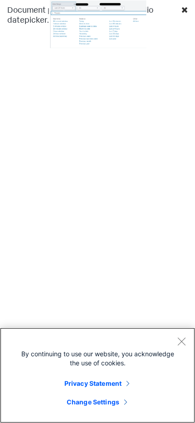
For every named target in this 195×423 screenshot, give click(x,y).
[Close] (181, 341)
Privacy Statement (93, 383)
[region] (97, 375)
